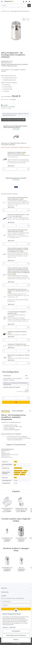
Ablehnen (16, 639)
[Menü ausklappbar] (2, 1)
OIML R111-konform (18, 470)
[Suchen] (29, 5)
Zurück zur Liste (5, 11)
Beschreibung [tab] (5, 411)
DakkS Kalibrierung (18, 468)
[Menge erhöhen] (28, 168)
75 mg (15, 461)
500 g (15, 477)
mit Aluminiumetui (7, 89)
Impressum (5, 627)
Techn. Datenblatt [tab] (17, 411)
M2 (14, 464)
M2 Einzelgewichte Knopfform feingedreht (17, 64)
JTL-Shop (18, 643)
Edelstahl (25, 470)
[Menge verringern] (4, 168)
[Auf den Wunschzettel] (27, 19)
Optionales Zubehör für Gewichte (11, 387)
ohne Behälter (6, 84)
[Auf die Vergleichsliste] (23, 19)
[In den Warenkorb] (2, 16)
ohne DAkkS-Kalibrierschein (10, 78)
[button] (23, 1)
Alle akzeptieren (16, 631)
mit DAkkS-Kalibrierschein (9, 80)
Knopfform (16, 474)
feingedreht (23, 472)
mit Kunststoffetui (7, 87)
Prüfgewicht (22, 474)
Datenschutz (12, 627)
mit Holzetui (6, 91)
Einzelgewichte (17, 472)
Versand (13, 99)
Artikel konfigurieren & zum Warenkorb (16, 635)
